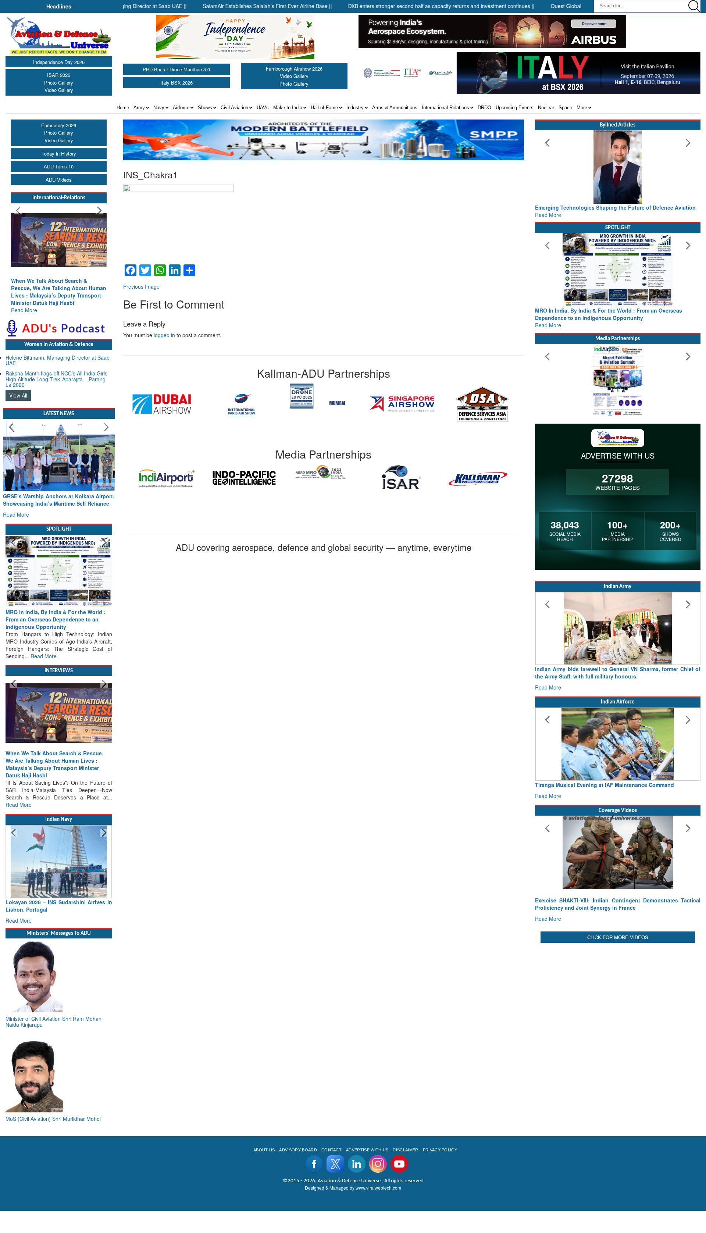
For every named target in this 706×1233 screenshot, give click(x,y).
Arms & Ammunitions (394, 107)
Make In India (287, 107)
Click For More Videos (617, 937)
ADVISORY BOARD (298, 1150)
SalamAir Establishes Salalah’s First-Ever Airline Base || (237, 6)
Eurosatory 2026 (58, 125)
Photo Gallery (58, 82)
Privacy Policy (440, 1150)
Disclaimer (405, 1150)
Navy (158, 107)
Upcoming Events (515, 107)
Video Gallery (58, 89)
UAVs (263, 107)
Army (139, 107)
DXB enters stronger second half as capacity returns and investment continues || (411, 6)
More (582, 107)
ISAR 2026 (58, 74)
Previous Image (141, 286)
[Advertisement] (617, 996)
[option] (172, 396)
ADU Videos (59, 179)
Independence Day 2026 (59, 61)
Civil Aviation (234, 107)
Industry (355, 107)
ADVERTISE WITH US (367, 1150)
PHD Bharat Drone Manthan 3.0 (176, 69)
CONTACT (331, 1150)
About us (264, 1150)
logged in (164, 335)
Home (123, 107)
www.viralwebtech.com (378, 1187)
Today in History (59, 153)
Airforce (181, 107)
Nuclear (546, 107)
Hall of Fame (324, 107)
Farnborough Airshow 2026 (294, 68)
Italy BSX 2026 (176, 82)
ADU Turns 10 (59, 166)
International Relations (445, 107)
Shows (205, 107)
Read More (24, 310)
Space (565, 107)
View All (18, 395)
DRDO (484, 107)
